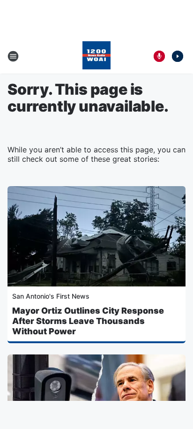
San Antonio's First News (50, 296)
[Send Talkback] (159, 56)
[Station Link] (96, 56)
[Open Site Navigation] (13, 56)
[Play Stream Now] (177, 56)
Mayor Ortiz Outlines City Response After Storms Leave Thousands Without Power (88, 321)
